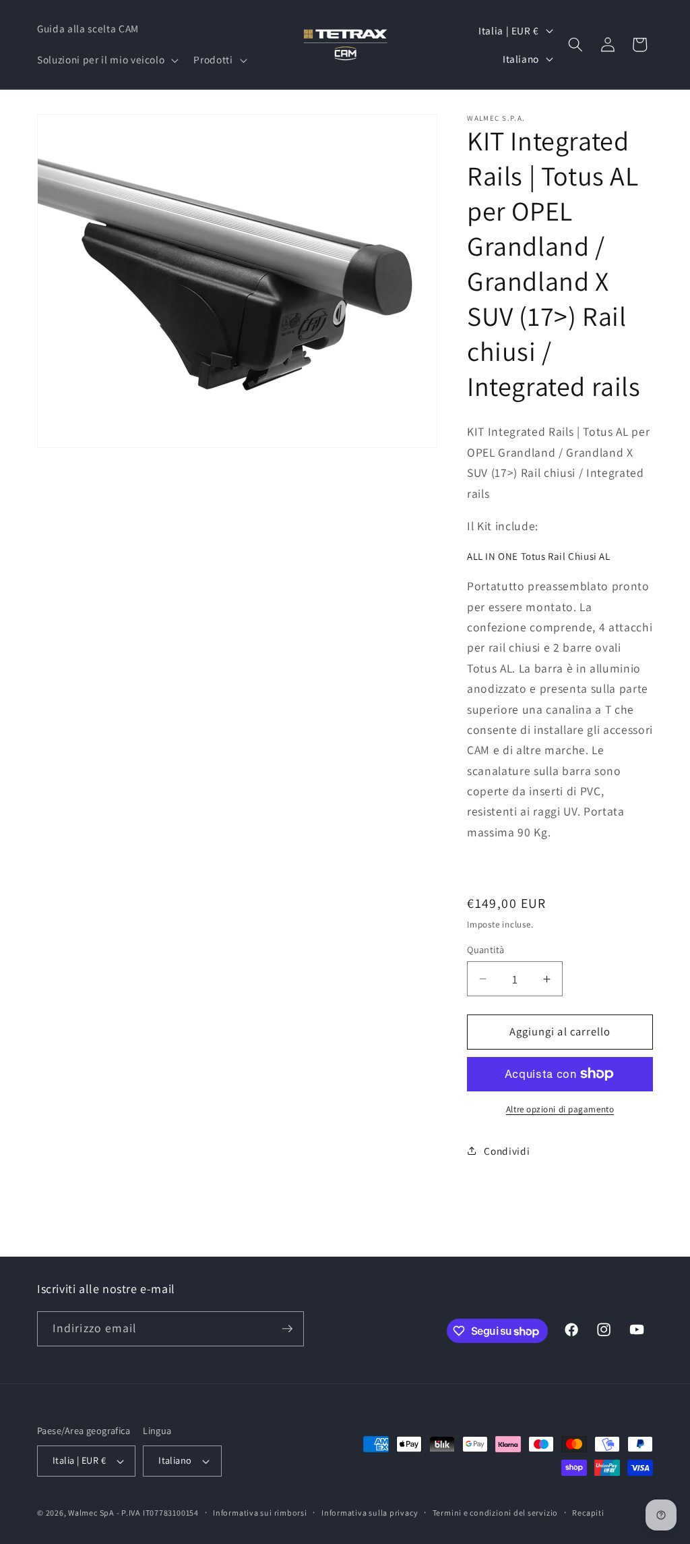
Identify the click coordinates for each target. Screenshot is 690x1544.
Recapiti (588, 1513)
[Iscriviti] (287, 1328)
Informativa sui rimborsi (260, 1513)
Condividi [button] (507, 1150)
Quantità (486, 949)
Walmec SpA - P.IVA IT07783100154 (133, 1513)
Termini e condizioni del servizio (495, 1513)
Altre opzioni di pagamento (560, 1109)
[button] (106, 60)
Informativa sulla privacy (369, 1513)
